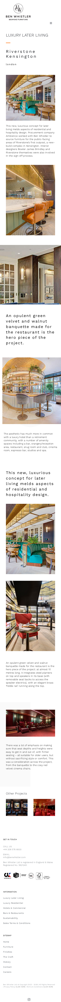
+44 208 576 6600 (12, 849)
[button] (8, 808)
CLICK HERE (20, 987)
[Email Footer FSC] (30, 872)
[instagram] (29, 999)
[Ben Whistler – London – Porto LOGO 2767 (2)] (18, 4)
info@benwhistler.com (14, 857)
